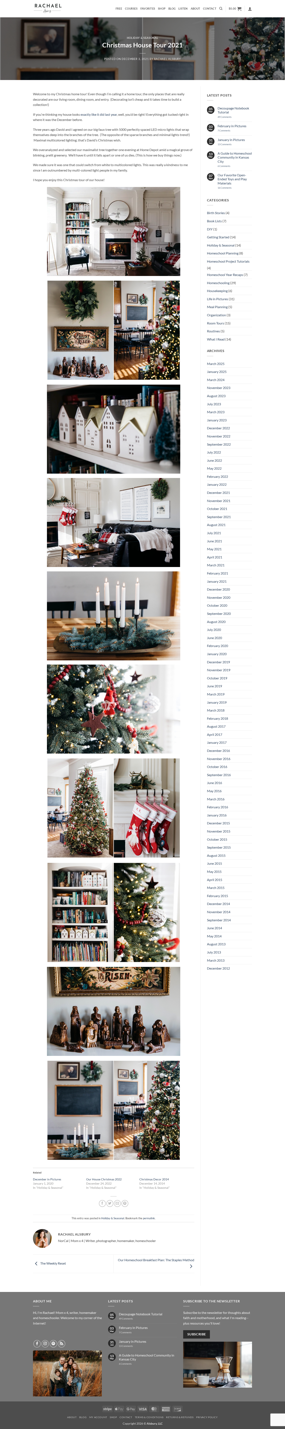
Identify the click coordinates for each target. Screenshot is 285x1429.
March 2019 (215, 694)
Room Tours (215, 323)
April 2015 (214, 880)
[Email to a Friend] (117, 1203)
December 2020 (218, 589)
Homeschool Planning (222, 253)
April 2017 (214, 734)
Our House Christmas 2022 (104, 1179)
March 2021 (215, 565)
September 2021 (219, 517)
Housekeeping (217, 291)
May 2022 (214, 468)
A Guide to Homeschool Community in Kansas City (235, 157)
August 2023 (216, 396)
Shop (161, 8)
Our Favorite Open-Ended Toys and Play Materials (232, 179)
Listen (183, 8)
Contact (209, 8)
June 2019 (214, 686)
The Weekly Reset (53, 1263)
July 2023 (214, 404)
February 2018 (217, 718)
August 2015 (216, 855)
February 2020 (217, 646)
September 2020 (219, 613)
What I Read (216, 339)
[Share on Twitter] (109, 1203)
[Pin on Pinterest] (124, 1203)
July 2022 (214, 452)
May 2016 (214, 791)
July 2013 (214, 952)
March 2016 (215, 799)
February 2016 (217, 807)
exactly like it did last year (99, 114)
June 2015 (214, 863)
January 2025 (217, 372)
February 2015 (217, 896)
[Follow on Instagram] (45, 1344)
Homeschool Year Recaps (225, 275)
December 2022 (218, 428)
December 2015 (218, 823)
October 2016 (217, 767)
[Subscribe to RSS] (61, 1344)
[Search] (220, 9)
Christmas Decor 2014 (154, 1179)
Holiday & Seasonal (142, 37)
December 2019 (218, 662)
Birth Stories (216, 213)
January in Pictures (231, 140)
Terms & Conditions (149, 1417)
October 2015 (217, 839)
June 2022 (214, 460)
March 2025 (215, 364)
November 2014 (218, 912)
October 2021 (217, 509)
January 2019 (217, 702)
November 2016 (218, 759)
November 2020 (218, 597)
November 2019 (218, 670)
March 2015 (215, 888)
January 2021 (217, 581)
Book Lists (214, 221)
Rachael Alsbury (167, 59)
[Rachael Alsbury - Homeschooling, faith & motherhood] (54, 8)
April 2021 (214, 557)
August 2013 (216, 944)
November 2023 (218, 388)
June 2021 (214, 541)
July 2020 (214, 630)
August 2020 (216, 622)
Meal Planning (217, 307)
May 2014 (214, 936)
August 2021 (216, 525)
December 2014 (218, 904)
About (195, 8)
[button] (235, 8)
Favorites (147, 8)
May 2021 (214, 549)
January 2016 (217, 815)
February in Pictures (232, 126)
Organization (216, 315)
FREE (119, 8)
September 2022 (219, 444)
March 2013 (215, 960)
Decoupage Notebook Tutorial (233, 110)
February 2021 (217, 573)
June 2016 (214, 783)
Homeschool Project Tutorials (228, 261)
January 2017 (217, 742)
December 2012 (218, 968)
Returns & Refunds (179, 1417)
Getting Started (218, 237)
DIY (210, 229)
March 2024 (215, 380)
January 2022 (217, 484)
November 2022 (218, 436)
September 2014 (219, 920)
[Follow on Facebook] (37, 1344)
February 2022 (217, 476)
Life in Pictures (217, 299)
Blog (171, 8)
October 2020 (217, 605)
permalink (149, 1218)
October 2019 (217, 678)
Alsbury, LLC (155, 1423)
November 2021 (218, 501)
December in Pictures (47, 1179)
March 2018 (215, 710)
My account (98, 1417)
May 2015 (214, 871)
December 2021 (218, 493)
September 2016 (219, 775)
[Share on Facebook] (102, 1203)
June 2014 (214, 928)
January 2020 (217, 654)
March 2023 (215, 412)
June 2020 (214, 638)
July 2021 (214, 533)
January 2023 (217, 420)
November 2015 (218, 831)
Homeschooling (218, 283)
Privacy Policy (207, 1417)
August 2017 (216, 726)
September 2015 (219, 847)
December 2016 (218, 751)
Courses (131, 8)
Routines (213, 331)
